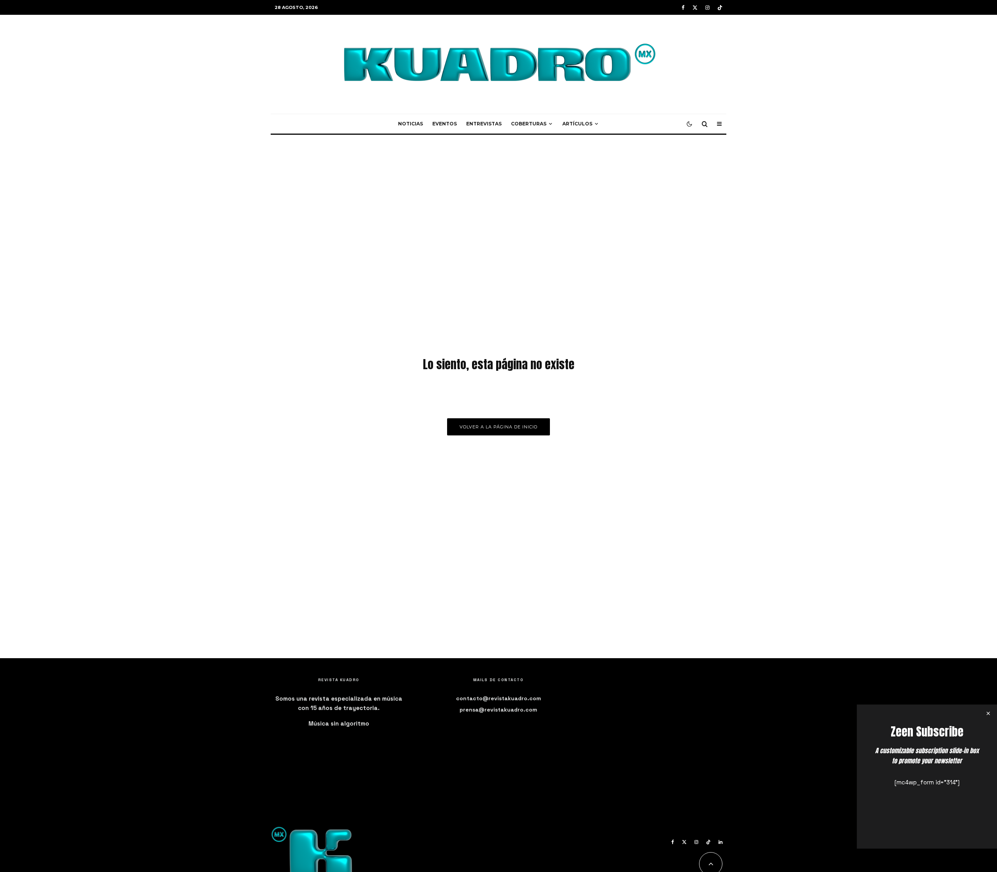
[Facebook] (683, 7)
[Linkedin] (720, 842)
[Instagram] (707, 7)
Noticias (410, 124)
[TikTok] (719, 7)
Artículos (577, 124)
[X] (695, 7)
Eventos (444, 124)
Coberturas (528, 124)
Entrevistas (484, 124)
